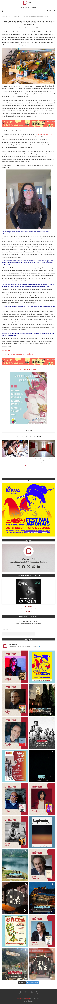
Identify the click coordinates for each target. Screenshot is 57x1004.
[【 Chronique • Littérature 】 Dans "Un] (42, 799)
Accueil (3, 16)
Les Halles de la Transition (43, 134)
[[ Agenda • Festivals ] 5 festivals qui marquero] (42, 766)
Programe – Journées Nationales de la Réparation (19, 354)
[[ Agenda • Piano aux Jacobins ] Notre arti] (42, 700)
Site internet (28, 606)
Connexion (27, 998)
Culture (9, 16)
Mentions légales (20, 998)
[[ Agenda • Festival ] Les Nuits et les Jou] (15, 931)
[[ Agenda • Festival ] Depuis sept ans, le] (15, 766)
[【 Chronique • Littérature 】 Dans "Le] (42, 931)
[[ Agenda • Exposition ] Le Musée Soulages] (42, 832)
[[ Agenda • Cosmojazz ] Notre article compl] (15, 865)
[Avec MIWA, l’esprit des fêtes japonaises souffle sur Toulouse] (15, 448)
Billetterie (28, 611)
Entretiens (16, 16)
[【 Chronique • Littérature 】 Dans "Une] (15, 832)
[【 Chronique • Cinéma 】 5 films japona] (42, 733)
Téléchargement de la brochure (29, 609)
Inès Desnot (25, 28)
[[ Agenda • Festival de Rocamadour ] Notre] (42, 898)
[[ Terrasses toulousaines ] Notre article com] (15, 964)
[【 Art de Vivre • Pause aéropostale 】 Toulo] (15, 898)
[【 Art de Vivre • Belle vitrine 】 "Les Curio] (42, 964)
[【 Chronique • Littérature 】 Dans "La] (15, 667)
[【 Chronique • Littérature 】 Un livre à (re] (42, 865)
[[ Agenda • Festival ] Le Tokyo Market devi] (42, 667)
